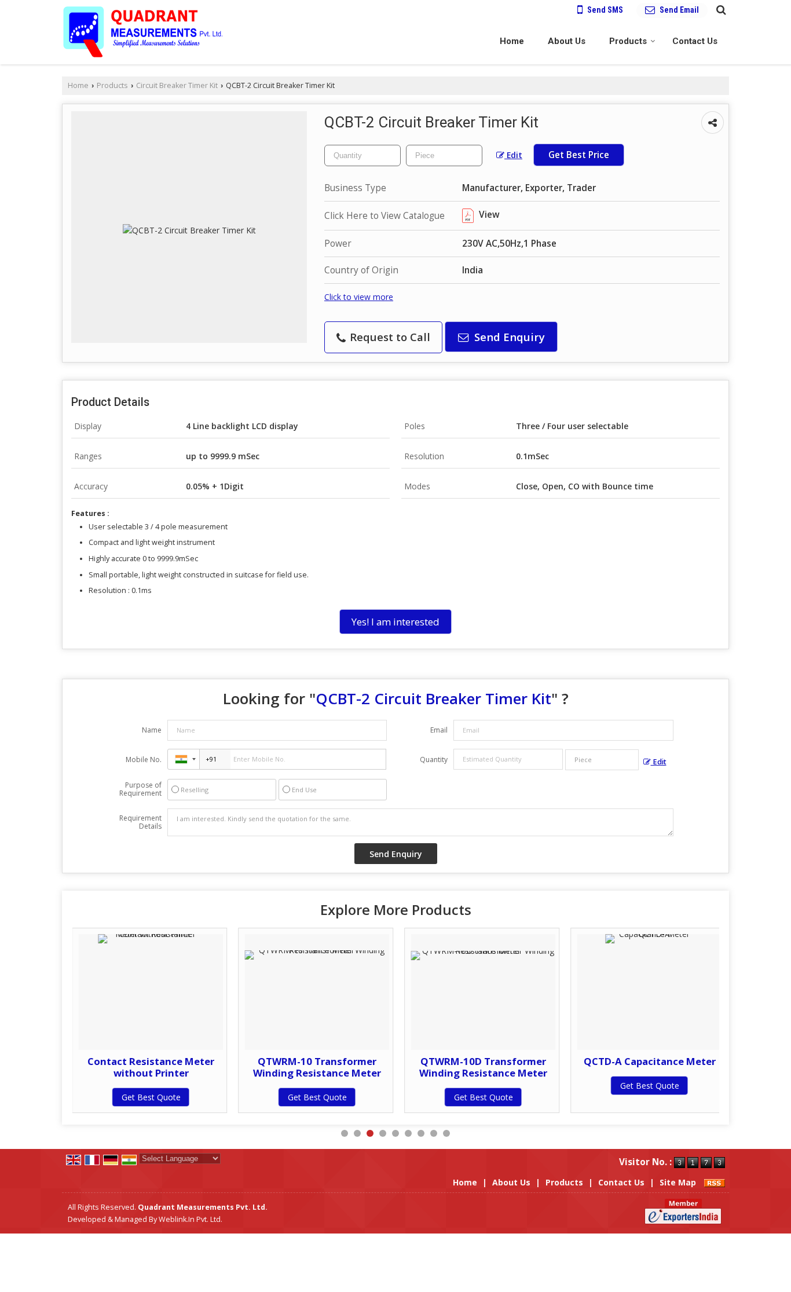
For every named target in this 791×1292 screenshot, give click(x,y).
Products (628, 41)
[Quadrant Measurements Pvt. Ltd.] (143, 32)
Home (512, 41)
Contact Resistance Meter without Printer (150, 1067)
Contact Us (694, 41)
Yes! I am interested (395, 621)
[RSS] (714, 1182)
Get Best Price (578, 155)
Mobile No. (144, 759)
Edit (513, 154)
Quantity (434, 759)
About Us (566, 41)
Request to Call (388, 337)
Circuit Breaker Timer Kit (177, 85)
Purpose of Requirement (140, 789)
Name (152, 730)
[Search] (719, 9)
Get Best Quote (151, 1097)
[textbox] (444, 155)
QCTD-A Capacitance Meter (650, 1061)
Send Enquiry (508, 337)
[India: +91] (183, 759)
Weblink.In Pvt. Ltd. (190, 1219)
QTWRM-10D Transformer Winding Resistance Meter (483, 1067)
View (488, 214)
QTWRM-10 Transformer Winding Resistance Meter (317, 1067)
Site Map (678, 1182)
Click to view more (358, 296)
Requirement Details (140, 822)
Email (439, 730)
